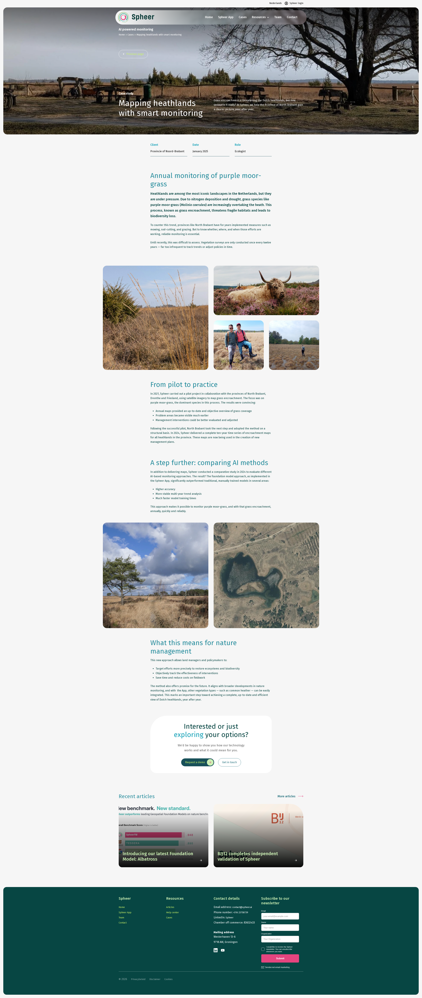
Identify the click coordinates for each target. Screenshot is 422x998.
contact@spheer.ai (242, 907)
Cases (243, 17)
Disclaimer (154, 979)
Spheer (229, 917)
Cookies (168, 979)
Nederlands (275, 3)
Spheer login (296, 3)
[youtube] (223, 950)
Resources (259, 17)
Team (278, 17)
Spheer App (225, 17)
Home (209, 17)
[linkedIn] (216, 950)
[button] (133, 54)
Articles (170, 907)
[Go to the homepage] (136, 17)
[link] (163, 835)
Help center (172, 912)
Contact (292, 17)
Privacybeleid (138, 979)
